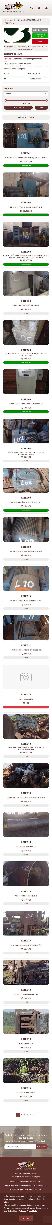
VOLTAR (9, 20)
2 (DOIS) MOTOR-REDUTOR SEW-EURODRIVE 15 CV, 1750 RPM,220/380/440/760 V (26, 453)
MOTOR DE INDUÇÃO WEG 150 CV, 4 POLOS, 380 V (26, 601)
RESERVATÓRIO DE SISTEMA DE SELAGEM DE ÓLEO (26, 945)
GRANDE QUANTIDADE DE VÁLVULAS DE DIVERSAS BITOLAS (26, 797)
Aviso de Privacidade (28, 1211)
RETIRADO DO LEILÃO (26, 699)
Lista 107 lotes (35, 78)
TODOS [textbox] (8, 94)
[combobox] (26, 93)
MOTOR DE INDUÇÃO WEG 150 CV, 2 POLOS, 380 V (26, 551)
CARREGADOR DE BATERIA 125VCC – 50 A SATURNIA (26, 404)
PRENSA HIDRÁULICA (26, 1043)
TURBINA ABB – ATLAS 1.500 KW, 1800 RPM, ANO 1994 (26, 207)
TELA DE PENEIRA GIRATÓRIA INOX (26, 896)
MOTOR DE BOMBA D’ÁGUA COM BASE (26, 994)
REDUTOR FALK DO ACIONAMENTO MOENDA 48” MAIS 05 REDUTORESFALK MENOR (26, 748)
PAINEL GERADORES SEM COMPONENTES (26, 305)
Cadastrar (41, 1147)
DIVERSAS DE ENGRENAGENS (26, 1093)
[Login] (46, 7)
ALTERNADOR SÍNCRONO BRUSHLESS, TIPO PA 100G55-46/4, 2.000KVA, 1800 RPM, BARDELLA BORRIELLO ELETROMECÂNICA (26, 256)
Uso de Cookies (10, 1211)
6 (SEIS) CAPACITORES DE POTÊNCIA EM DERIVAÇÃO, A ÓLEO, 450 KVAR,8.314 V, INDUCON (26, 355)
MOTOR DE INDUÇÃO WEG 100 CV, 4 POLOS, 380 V (26, 650)
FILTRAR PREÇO (18, 108)
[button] (14, 69)
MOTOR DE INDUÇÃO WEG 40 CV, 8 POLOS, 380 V (26, 502)
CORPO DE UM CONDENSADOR (26, 847)
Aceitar (26, 1218)
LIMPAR (41, 108)
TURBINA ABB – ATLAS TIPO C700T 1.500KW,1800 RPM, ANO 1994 (26, 158)
